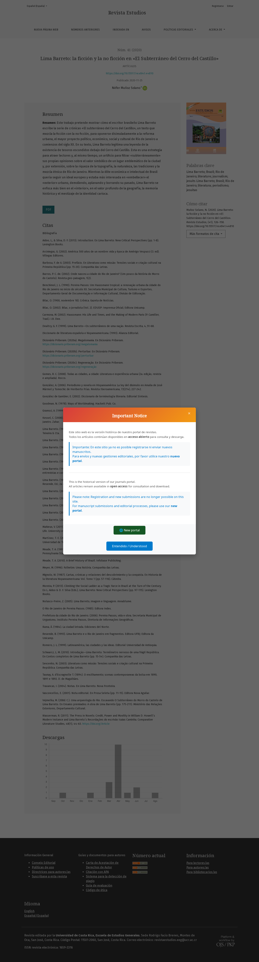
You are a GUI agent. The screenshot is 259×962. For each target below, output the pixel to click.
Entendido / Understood (129, 546)
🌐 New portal (129, 530)
